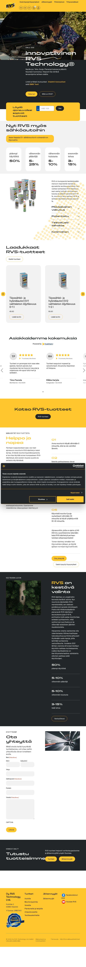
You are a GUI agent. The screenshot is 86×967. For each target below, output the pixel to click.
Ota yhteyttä (59, 561)
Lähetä (11, 832)
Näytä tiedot (75, 492)
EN (21, 8)
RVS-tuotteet (43, 419)
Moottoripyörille (31, 904)
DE (25, 8)
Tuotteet (51, 861)
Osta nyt (31, 94)
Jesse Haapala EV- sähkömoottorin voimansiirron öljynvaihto (28, 138)
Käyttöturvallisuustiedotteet (70, 941)
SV (29, 8)
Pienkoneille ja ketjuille (34, 911)
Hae (59, 108)
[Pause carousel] (43, 394)
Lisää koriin (16, 317)
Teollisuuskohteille (32, 918)
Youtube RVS (73, 904)
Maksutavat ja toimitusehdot (41, 942)
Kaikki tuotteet (14, 259)
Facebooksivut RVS (70, 899)
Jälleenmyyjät (67, 861)
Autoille (28, 901)
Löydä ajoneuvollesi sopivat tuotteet (22, 111)
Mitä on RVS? (47, 94)
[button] (3, 294)
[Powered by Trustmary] (43, 344)
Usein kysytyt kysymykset (66, 567)
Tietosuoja (54, 941)
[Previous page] (2, 371)
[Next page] (84, 371)
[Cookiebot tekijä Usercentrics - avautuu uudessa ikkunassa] (74, 466)
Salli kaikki (70, 499)
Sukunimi (24, 763)
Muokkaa (41, 499)
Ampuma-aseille (31, 914)
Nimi (7, 763)
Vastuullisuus (59, 721)
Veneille (28, 908)
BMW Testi (34, 84)
